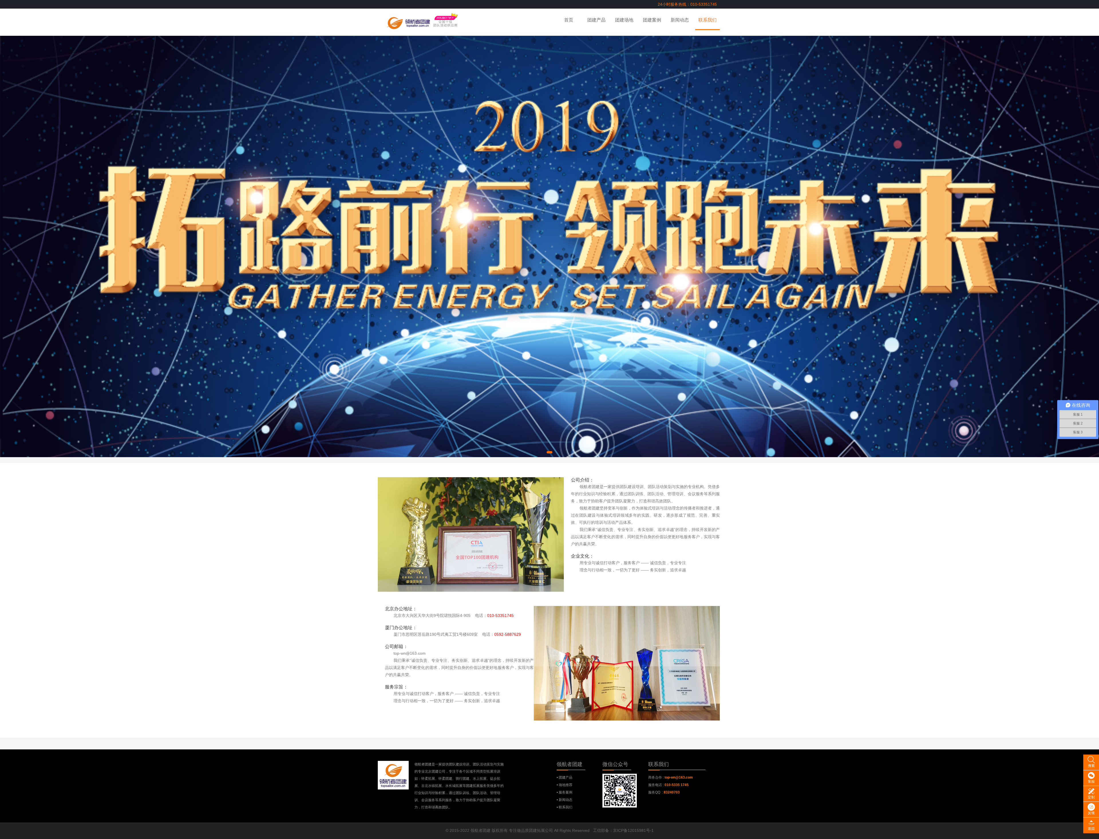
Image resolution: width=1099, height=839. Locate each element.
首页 (568, 19)
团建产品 (596, 19)
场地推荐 (565, 785)
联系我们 (707, 19)
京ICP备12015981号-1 (633, 830)
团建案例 (652, 19)
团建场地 (624, 19)
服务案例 (565, 792)
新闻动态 (680, 19)
